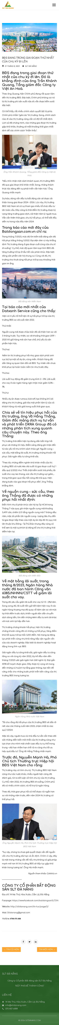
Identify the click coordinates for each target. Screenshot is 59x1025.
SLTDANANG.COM (33, 1020)
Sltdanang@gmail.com (18, 913)
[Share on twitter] (29, 941)
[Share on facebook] (23, 941)
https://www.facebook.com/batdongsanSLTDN (35, 901)
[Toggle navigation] (54, 5)
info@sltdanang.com (15, 1005)
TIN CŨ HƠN (11, 949)
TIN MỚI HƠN (47, 949)
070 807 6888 (11, 1009)
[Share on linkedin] (35, 941)
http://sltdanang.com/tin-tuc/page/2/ (29, 907)
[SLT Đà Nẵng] (8, 5)
